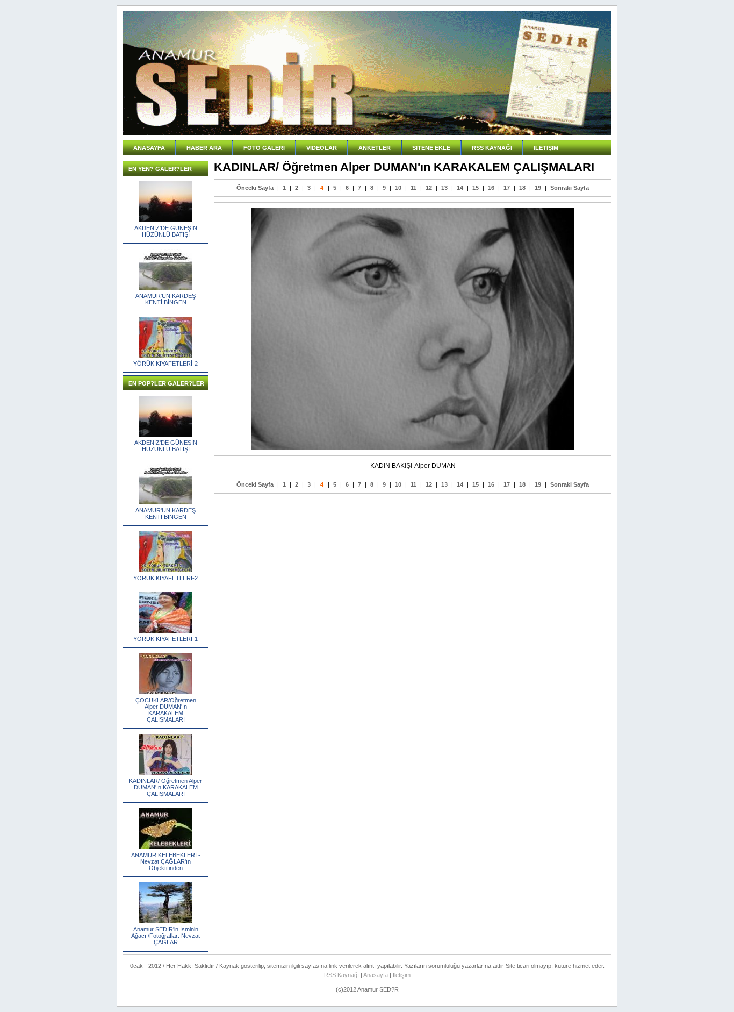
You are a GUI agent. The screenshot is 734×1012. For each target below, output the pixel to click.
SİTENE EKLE (431, 148)
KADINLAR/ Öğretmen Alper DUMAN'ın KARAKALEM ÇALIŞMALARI (165, 787)
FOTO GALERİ (264, 148)
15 (475, 187)
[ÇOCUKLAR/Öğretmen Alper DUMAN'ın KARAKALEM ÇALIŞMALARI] (165, 692)
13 (444, 187)
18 (522, 187)
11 (413, 187)
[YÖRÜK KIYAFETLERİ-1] (165, 631)
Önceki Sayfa (255, 187)
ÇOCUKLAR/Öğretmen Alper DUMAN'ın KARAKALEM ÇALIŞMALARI (165, 710)
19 (538, 187)
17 (506, 187)
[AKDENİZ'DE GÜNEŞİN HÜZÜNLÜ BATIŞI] (165, 220)
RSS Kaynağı (341, 975)
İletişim (402, 975)
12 (429, 187)
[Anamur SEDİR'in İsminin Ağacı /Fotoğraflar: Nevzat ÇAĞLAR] (165, 921)
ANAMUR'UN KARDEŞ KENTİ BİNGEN (165, 299)
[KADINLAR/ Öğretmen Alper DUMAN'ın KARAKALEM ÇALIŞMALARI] (165, 772)
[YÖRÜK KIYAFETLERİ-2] (165, 355)
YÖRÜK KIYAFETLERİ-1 (165, 639)
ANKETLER (374, 148)
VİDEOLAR (321, 148)
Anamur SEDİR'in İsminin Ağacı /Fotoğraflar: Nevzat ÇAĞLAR (165, 935)
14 (460, 187)
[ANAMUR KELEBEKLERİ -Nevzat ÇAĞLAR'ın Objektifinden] (165, 847)
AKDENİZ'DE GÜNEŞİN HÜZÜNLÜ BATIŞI (165, 231)
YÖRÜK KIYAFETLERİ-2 (165, 363)
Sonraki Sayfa (569, 187)
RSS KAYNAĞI (492, 148)
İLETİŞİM (546, 148)
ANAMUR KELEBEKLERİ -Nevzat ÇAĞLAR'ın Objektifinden (165, 861)
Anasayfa (375, 975)
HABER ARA (204, 148)
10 (398, 187)
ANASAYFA (149, 148)
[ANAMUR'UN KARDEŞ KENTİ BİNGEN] (165, 287)
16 (491, 187)
